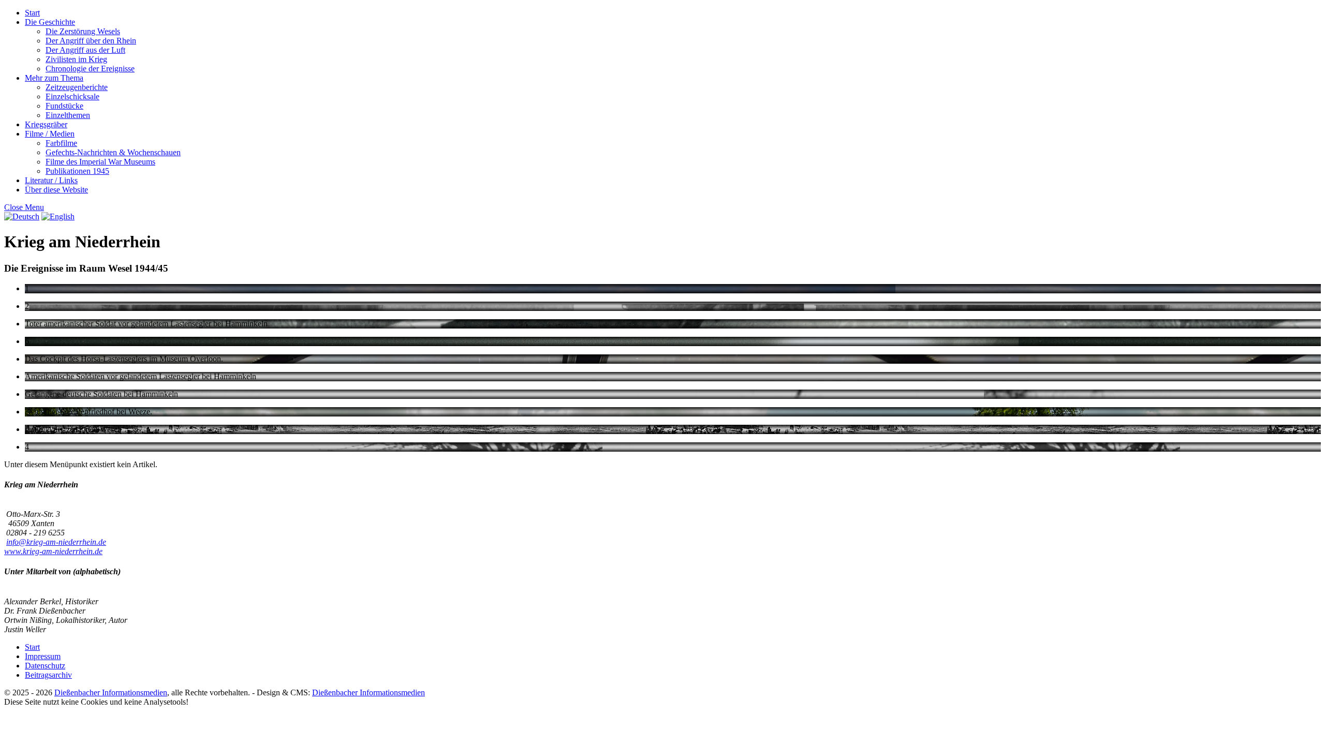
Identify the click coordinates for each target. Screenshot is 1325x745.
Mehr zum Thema (54, 77)
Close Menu (24, 207)
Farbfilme (61, 143)
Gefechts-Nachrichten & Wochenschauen (113, 152)
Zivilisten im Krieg (76, 59)
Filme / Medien (50, 133)
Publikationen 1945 (77, 171)
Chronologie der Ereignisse (90, 68)
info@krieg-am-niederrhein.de (56, 542)
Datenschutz (45, 665)
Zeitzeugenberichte (77, 87)
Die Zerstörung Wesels (83, 31)
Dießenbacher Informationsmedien (110, 692)
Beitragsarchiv (48, 675)
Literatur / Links (51, 180)
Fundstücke (64, 105)
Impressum (43, 656)
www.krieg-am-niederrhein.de (53, 551)
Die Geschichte (50, 22)
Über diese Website (56, 189)
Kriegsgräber (46, 124)
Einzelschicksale (72, 96)
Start (32, 12)
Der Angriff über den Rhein (91, 40)
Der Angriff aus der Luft (85, 50)
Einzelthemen (68, 115)
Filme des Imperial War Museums (100, 161)
